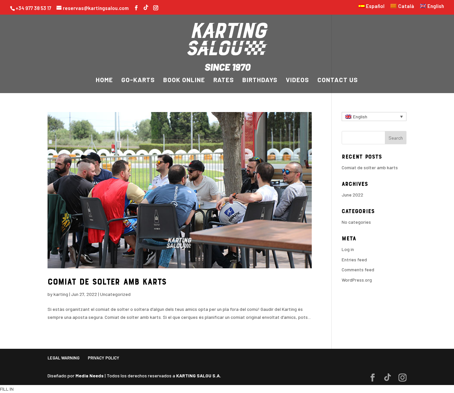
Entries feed (354, 259)
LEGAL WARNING (63, 357)
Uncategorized (115, 294)
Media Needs (89, 375)
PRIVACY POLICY (103, 357)
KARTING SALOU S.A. (198, 375)
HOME (104, 80)
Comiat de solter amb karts (107, 282)
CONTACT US (337, 80)
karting (61, 294)
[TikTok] (146, 6)
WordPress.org (357, 280)
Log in (348, 249)
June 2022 (352, 194)
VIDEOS (297, 80)
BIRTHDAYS (260, 80)
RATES (223, 80)
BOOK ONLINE (184, 80)
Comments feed (358, 269)
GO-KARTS (138, 80)
